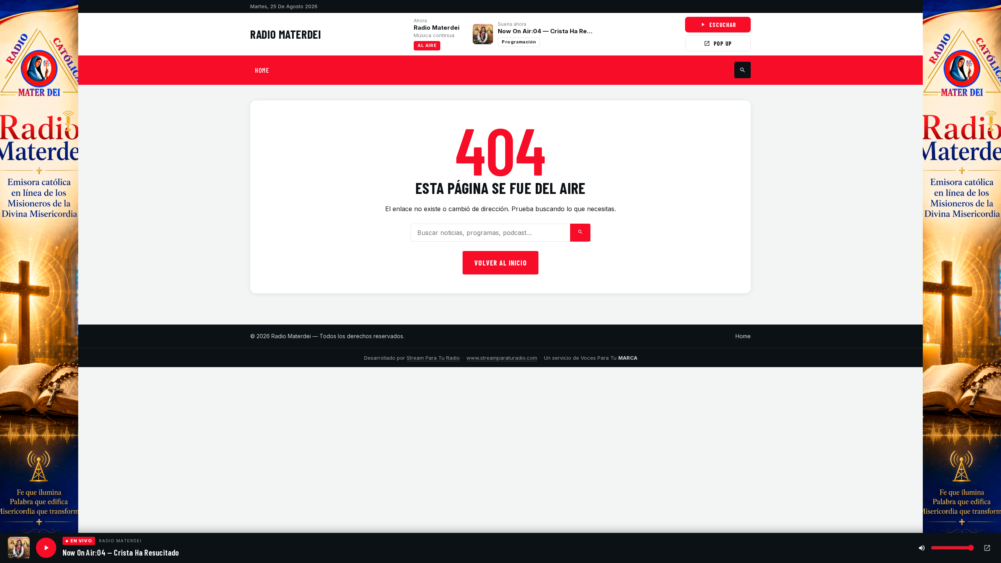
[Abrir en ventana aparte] (987, 548)
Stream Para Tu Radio (433, 358)
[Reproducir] (46, 548)
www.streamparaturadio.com (501, 358)
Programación (519, 42)
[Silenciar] (922, 548)
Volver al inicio (500, 262)
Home (743, 336)
